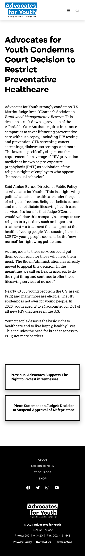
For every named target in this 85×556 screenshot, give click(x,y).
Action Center (42, 466)
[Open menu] (68, 10)
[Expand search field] (77, 11)
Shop (42, 478)
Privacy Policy (22, 542)
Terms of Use (63, 542)
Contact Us (43, 542)
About (42, 460)
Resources (42, 472)
